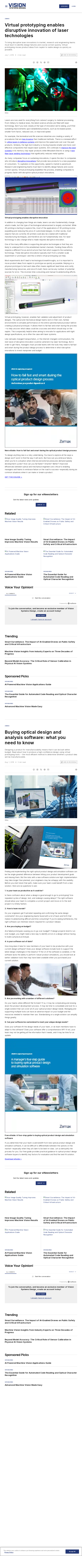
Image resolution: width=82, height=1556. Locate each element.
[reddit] (45, 62)
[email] (48, 62)
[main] (41, 1551)
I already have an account (41, 619)
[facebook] (34, 62)
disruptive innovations (26, 161)
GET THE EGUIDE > (13, 477)
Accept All (72, 1551)
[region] (41, 598)
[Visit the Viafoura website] (72, 603)
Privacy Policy (8, 1552)
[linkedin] (37, 62)
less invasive (27, 139)
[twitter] (41, 62)
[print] (76, 62)
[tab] (10, 593)
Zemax (7, 18)
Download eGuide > (13, 1167)
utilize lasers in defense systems (20, 142)
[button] (6, 6)
